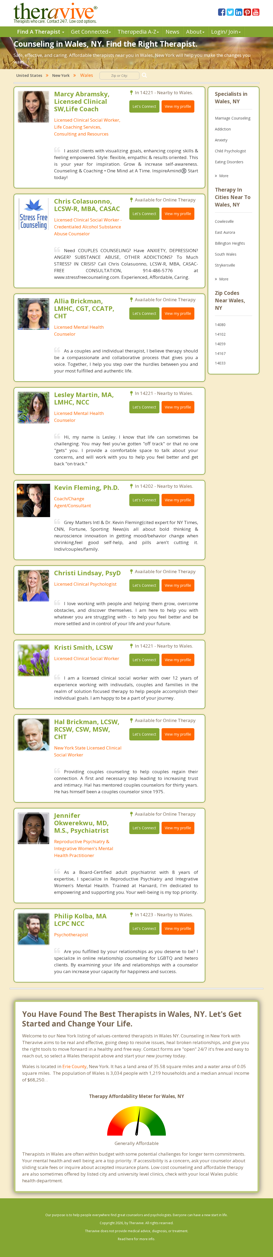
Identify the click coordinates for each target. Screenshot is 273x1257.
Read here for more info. (136, 1239)
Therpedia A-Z (137, 31)
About (194, 31)
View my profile (178, 106)
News (172, 31)
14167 (220, 353)
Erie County (74, 1066)
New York (61, 75)
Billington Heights (230, 243)
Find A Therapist (39, 31)
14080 (220, 324)
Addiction (223, 129)
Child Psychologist (230, 150)
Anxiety (221, 139)
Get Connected (89, 31)
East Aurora (225, 232)
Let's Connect (144, 106)
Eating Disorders (229, 161)
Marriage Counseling (232, 118)
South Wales (225, 254)
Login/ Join (224, 31)
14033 (220, 363)
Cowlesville (224, 221)
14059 (220, 343)
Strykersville (225, 265)
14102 (220, 334)
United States (29, 75)
